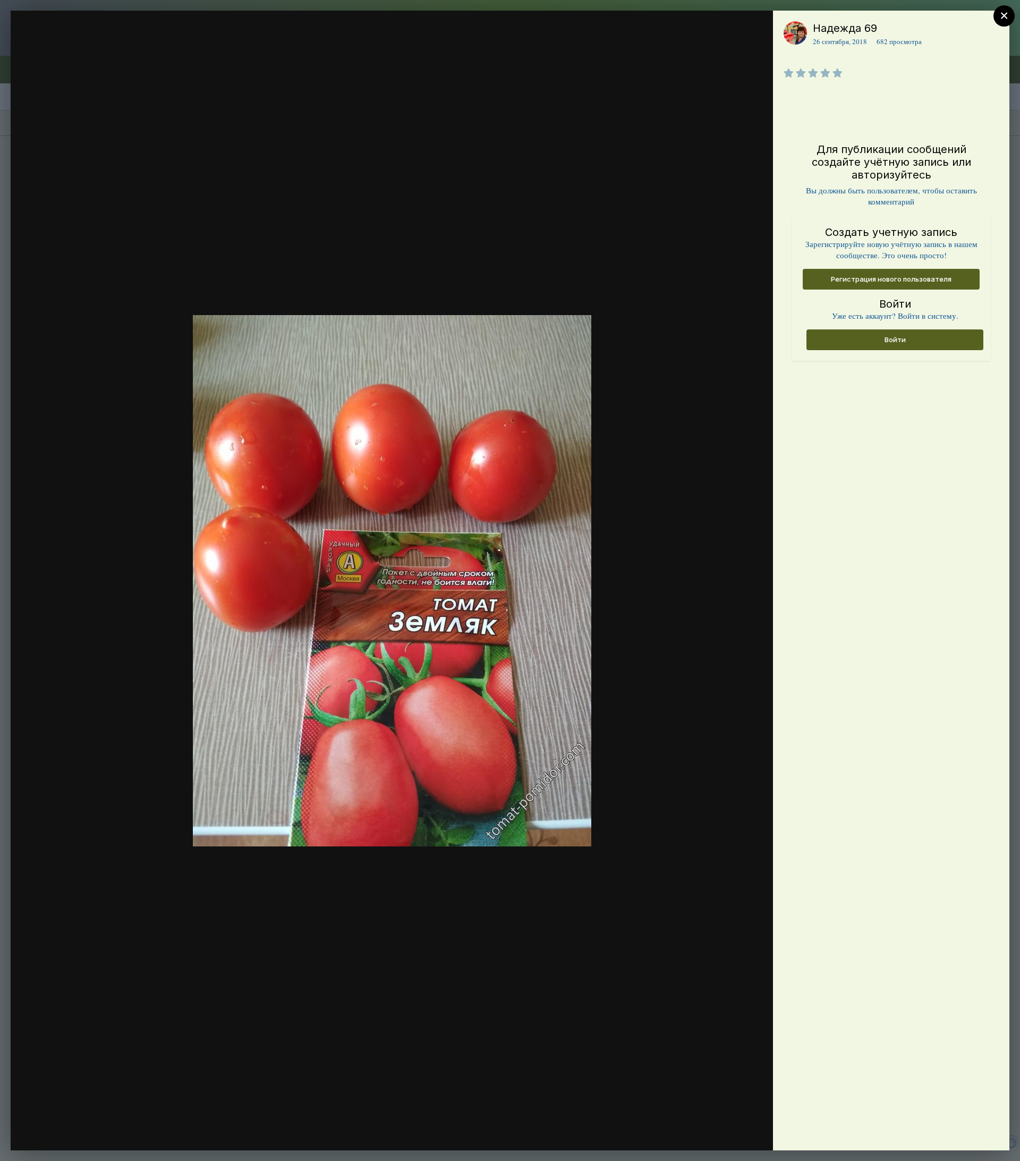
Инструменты (726, 1131)
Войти (895, 339)
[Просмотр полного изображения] (754, 30)
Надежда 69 (845, 28)
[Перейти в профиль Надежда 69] (795, 33)
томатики (82, 49)
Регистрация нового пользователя (891, 279)
